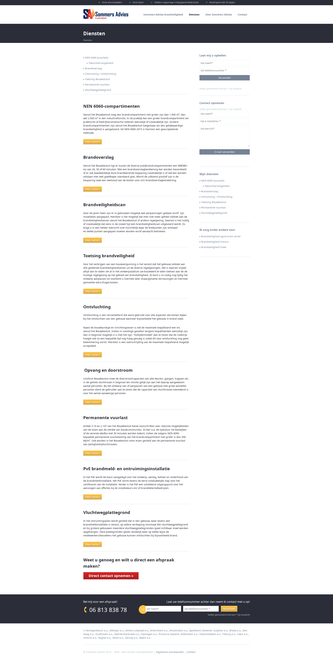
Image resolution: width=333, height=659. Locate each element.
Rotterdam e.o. (189, 634)
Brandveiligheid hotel (213, 247)
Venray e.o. (131, 637)
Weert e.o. (145, 637)
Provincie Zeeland (169, 634)
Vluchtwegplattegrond (214, 213)
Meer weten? (92, 141)
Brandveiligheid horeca (214, 241)
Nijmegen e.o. (149, 634)
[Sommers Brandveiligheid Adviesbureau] (105, 18)
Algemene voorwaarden (170, 652)
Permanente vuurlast (213, 207)
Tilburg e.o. (229, 634)
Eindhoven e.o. (104, 634)
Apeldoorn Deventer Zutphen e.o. (208, 630)
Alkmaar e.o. (117, 630)
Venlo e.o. (118, 637)
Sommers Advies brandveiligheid (163, 14)
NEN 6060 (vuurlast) (212, 180)
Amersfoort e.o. (159, 630)
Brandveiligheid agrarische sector (221, 236)
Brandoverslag (209, 191)
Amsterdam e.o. (178, 630)
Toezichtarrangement (217, 186)
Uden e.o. (242, 634)
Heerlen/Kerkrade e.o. (127, 634)
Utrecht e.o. (90, 637)
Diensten (194, 14)
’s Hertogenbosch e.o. (95, 630)
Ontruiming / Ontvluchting (216, 196)
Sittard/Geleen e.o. (210, 634)
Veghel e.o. (104, 637)
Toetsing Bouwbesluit (213, 202)
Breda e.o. (235, 630)
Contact (242, 14)
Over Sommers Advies (218, 14)
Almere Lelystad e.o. (137, 630)
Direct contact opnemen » (111, 575)
